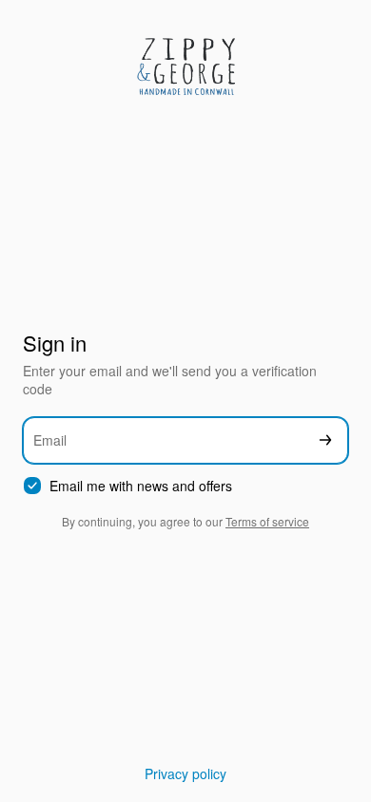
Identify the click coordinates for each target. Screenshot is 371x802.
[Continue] (325, 440)
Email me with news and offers (140, 486)
